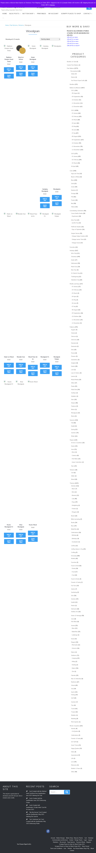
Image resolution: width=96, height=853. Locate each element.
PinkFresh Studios (76, 227)
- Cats (72, 498)
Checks (73, 333)
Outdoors (73, 655)
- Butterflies (74, 631)
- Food (73, 572)
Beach (73, 516)
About (92, 848)
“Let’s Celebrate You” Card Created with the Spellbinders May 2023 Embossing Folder (36, 821)
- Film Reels (74, 459)
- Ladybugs (74, 635)
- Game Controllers (76, 462)
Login (85, 840)
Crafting (73, 552)
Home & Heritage (76, 615)
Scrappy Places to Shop (71, 13)
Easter (73, 260)
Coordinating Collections (76, 210)
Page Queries (71, 842)
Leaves (73, 376)
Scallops (73, 393)
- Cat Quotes (74, 731)
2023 (72, 153)
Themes (72, 483)
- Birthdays (74, 538)
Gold (72, 183)
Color (71, 171)
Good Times (74, 745)
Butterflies (74, 529)
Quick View (9, 76)
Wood (72, 479)
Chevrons (73, 339)
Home (4, 13)
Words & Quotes (74, 726)
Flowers (73, 356)
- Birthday (73, 535)
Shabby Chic (74, 611)
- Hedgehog (74, 505)
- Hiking (73, 661)
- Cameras (74, 455)
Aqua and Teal (75, 173)
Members (55, 842)
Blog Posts (14, 13)
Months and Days (74, 284)
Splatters (73, 396)
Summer (73, 433)
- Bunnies (73, 495)
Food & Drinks (75, 579)
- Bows (73, 452)
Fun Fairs (73, 585)
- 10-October (74, 100)
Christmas (73, 256)
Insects (73, 625)
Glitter (73, 476)
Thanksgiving (74, 276)
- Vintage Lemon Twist (77, 239)
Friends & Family (76, 582)
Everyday (73, 556)
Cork (72, 472)
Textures (73, 406)
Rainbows (73, 682)
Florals (73, 353)
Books (73, 522)
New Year (74, 270)
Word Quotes (75, 722)
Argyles (73, 330)
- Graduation (74, 542)
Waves (73, 409)
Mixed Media (74, 379)
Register (88, 842)
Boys (72, 526)
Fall (72, 423)
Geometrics (74, 359)
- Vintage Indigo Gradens (78, 236)
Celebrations (74, 532)
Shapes (72, 440)
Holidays (72, 250)
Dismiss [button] (52, 5)
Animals (73, 486)
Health (73, 426)
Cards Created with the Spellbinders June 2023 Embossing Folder (36, 800)
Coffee (73, 546)
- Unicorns (74, 648)
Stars (72, 399)
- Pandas (73, 508)
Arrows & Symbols (76, 442)
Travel (73, 708)
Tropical (73, 712)
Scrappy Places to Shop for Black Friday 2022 (68, 846)
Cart (86, 838)
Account (53, 838)
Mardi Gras (74, 266)
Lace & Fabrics (75, 373)
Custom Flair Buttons (72, 65)
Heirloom (73, 609)
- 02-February (75, 116)
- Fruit (72, 575)
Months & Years (75, 768)
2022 (72, 110)
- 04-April (73, 123)
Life (72, 758)
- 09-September (75, 96)
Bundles (72, 84)
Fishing (73, 695)
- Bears (73, 489)
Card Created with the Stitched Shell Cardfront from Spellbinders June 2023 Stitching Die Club (36, 793)
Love (72, 762)
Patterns (21, 25)
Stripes (73, 403)
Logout (90, 840)
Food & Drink (75, 566)
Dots (72, 349)
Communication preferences (60, 840)
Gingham (73, 363)
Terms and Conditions (56, 848)
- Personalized (74, 71)
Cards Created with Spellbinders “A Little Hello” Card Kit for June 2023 (36, 807)
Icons (72, 449)
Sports (73, 692)
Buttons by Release (75, 88)
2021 (72, 90)
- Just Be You (74, 223)
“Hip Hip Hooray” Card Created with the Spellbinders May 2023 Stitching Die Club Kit (36, 814)
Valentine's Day (75, 280)
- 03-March (74, 120)
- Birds (73, 492)
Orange (73, 193)
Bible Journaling (75, 519)
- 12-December (75, 106)
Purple (73, 200)
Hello (72, 752)
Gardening (74, 592)
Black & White (75, 177)
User (65, 848)
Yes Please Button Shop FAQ (81, 848)
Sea (72, 688)
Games (73, 589)
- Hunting (73, 665)
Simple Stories (75, 233)
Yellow (73, 207)
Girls (72, 595)
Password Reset (80, 842)
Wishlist (70, 848)
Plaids (73, 386)
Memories (74, 765)
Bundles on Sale (71, 61)
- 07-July (73, 133)
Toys (72, 705)
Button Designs (60, 838)
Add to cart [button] (9, 69)
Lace (72, 369)
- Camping (74, 658)
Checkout (90, 838)
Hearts (73, 366)
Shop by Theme (78, 838)
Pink (72, 197)
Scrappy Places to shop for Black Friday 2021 (72, 844)
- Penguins (74, 512)
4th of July (74, 253)
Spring (73, 429)
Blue (72, 180)
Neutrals (73, 190)
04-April (73, 166)
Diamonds (74, 346)
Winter (73, 436)
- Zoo (72, 671)
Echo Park (74, 220)
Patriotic (73, 675)
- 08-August (74, 93)
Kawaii (73, 639)
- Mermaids (74, 645)
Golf (72, 698)
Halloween (74, 263)
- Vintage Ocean (75, 243)
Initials (73, 74)
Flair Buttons (14, 25)
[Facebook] (48, 831)
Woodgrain (74, 413)
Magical (73, 642)
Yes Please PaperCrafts (77, 80)
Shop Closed (85, 846)
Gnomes (73, 599)
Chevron (73, 336)
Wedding (73, 718)
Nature (73, 652)
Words (73, 416)
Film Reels (74, 621)
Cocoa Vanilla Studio (77, 213)
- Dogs (73, 502)
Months (73, 558)
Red (72, 203)
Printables (41, 13)
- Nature (73, 668)
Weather (73, 715)
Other (72, 383)
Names (73, 77)
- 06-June (73, 130)
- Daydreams (74, 216)
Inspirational (74, 755)
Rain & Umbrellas (76, 678)
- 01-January (74, 113)
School (73, 685)
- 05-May (73, 126)
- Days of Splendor (76, 229)
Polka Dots (74, 389)
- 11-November (75, 103)
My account (53, 13)
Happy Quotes (75, 748)
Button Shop (28, 13)
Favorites (72, 247)
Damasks (73, 343)
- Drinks (73, 568)
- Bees (73, 628)
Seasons (72, 420)
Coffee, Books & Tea (77, 549)
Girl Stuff (73, 742)
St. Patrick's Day (75, 273)
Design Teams (78, 840)
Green (73, 187)
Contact (87, 13)
